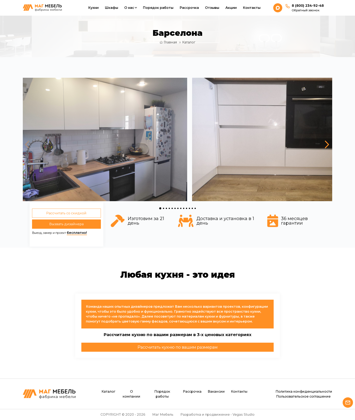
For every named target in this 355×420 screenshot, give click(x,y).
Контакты (251, 8)
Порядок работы (158, 8)
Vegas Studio (244, 415)
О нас (129, 8)
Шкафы (111, 8)
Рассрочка (189, 8)
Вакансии (216, 391)
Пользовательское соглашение (303, 396)
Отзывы (212, 8)
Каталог (188, 42)
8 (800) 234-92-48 (308, 6)
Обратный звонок (305, 10)
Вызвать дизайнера (66, 224)
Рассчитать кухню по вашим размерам (177, 347)
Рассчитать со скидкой (66, 213)
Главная (170, 42)
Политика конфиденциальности (303, 391)
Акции (231, 8)
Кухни (93, 8)
